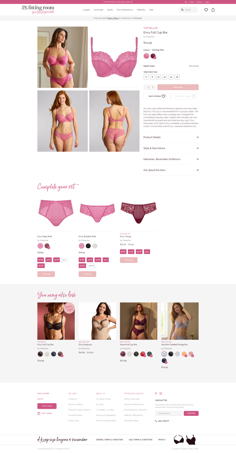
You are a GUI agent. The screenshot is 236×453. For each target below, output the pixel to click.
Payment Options (75, 415)
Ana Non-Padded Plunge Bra (174, 344)
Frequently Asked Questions (79, 410)
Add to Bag (178, 87)
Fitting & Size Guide (131, 399)
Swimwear (98, 10)
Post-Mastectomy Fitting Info (135, 410)
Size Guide (194, 66)
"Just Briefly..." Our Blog (105, 410)
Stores (199, 2)
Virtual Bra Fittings (131, 421)
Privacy (162, 440)
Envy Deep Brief (44, 236)
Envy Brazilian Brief (87, 236)
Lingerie (86, 10)
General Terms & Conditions (109, 440)
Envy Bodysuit (85, 344)
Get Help (72, 394)
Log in (207, 2)
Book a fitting (113, 18)
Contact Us (72, 399)
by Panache (148, 37)
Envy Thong (125, 236)
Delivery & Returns (75, 404)
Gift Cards (47, 413)
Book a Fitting (47, 406)
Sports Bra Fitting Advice (134, 404)
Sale (151, 10)
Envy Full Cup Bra (45, 344)
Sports (110, 10)
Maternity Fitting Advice (133, 415)
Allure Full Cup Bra (128, 344)
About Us (100, 394)
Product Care (73, 421)
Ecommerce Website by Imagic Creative (185, 449)
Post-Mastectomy (125, 10)
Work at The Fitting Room (106, 421)
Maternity (141, 10)
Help (192, 2)
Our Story (100, 404)
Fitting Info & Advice (134, 394)
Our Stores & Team (103, 399)
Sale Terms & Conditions (140, 440)
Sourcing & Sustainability (106, 415)
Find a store (43, 394)
